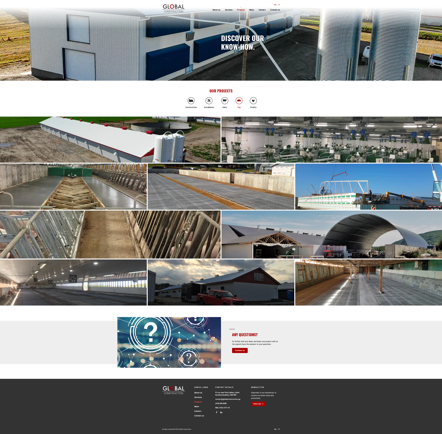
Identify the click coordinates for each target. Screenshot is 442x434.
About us (216, 10)
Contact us (275, 10)
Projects (241, 10)
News (251, 10)
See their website (239, 243)
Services (229, 10)
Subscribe (257, 404)
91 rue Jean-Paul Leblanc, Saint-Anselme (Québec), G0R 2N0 (227, 394)
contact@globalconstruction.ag (227, 399)
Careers (262, 10)
